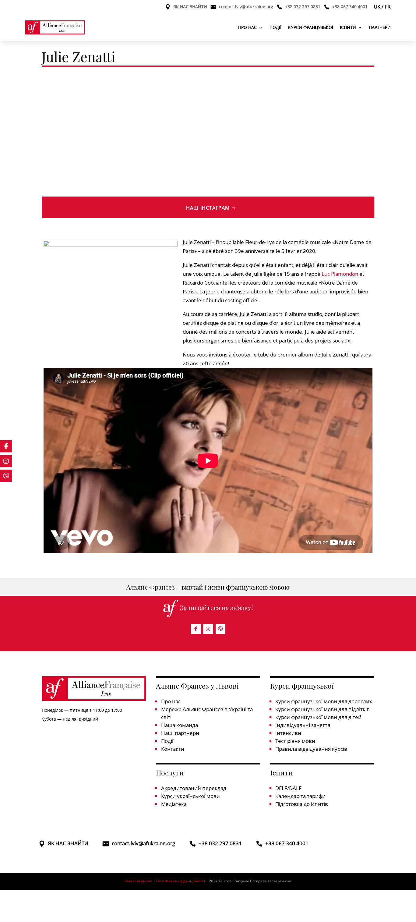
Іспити (348, 27)
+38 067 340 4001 (350, 7)
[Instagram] (208, 629)
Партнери (380, 27)
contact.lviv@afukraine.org (246, 7)
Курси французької (310, 27)
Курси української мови (190, 796)
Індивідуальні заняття (302, 725)
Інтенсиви (288, 732)
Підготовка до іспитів (301, 803)
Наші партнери (180, 732)
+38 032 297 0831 (302, 7)
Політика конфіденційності (181, 881)
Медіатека (174, 803)
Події (275, 27)
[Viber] (220, 629)
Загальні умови (138, 881)
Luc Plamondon (340, 273)
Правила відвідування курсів (311, 748)
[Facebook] (196, 629)
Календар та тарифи (300, 796)
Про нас (247, 27)
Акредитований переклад (193, 788)
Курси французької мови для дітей (318, 717)
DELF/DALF (288, 788)
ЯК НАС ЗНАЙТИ (190, 7)
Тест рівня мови (295, 740)
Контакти (172, 748)
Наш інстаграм (208, 207)
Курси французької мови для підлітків (322, 709)
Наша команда (179, 725)
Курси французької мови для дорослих (323, 701)
